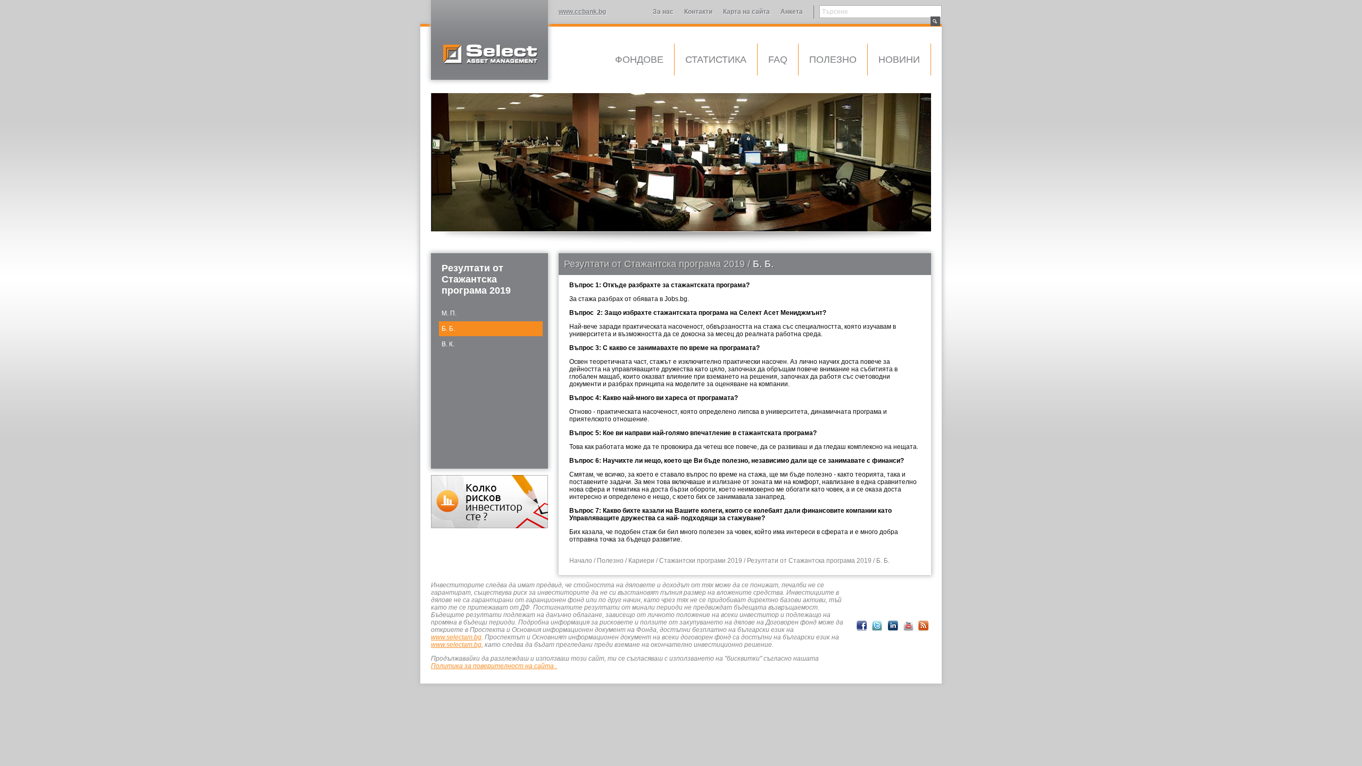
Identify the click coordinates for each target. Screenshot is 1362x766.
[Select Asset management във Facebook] (862, 625)
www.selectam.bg (456, 637)
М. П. (449, 313)
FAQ (777, 59)
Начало (580, 560)
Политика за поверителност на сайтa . (494, 666)
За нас (663, 11)
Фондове (639, 59)
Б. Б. (448, 328)
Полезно (833, 59)
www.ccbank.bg (582, 11)
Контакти (698, 11)
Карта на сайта (746, 11)
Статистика (715, 59)
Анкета (791, 11)
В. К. (448, 344)
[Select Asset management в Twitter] (877, 625)
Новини (899, 59)
